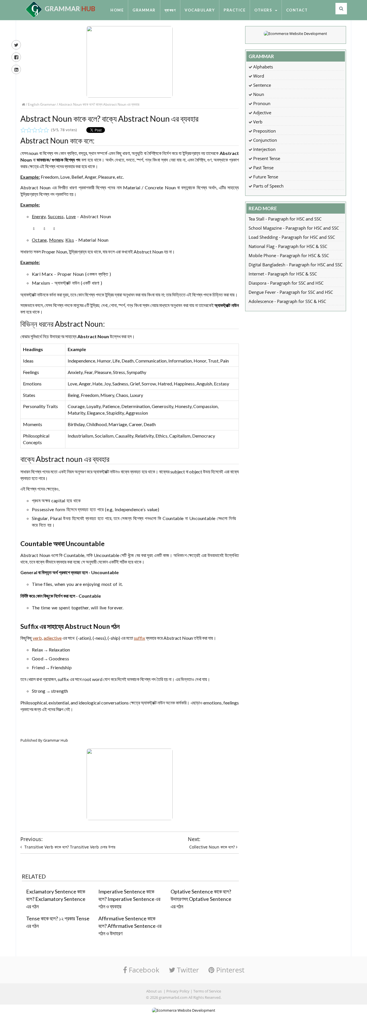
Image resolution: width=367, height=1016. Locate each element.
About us (154, 991)
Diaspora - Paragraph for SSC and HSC (286, 283)
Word (258, 76)
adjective (53, 638)
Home (117, 10)
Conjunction (265, 140)
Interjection (264, 149)
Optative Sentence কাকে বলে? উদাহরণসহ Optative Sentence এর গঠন (201, 898)
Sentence (262, 85)
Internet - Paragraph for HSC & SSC (283, 274)
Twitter (187, 969)
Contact (297, 10)
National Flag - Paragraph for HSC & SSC (288, 246)
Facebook (143, 969)
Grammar (144, 10)
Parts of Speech (268, 186)
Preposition (264, 131)
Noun (258, 94)
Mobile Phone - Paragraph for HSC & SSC (289, 255)
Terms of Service (207, 991)
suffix (139, 638)
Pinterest (229, 969)
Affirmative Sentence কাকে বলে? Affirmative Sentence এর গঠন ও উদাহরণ (129, 925)
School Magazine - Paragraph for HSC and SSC (294, 228)
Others (264, 10)
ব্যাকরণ (170, 10)
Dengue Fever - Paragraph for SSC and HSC (291, 292)
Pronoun (261, 103)
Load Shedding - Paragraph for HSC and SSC (292, 237)
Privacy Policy (178, 991)
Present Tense (266, 158)
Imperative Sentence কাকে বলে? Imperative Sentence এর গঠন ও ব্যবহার (129, 898)
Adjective (262, 112)
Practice (234, 10)
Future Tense (265, 177)
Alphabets (263, 67)
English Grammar (42, 104)
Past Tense (263, 167)
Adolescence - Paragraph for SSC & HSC (287, 301)
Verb (257, 122)
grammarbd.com (173, 997)
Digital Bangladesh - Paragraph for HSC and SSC (295, 264)
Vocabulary (200, 10)
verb (37, 638)
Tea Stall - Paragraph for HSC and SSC (285, 219)
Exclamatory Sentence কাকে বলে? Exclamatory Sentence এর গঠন (55, 898)
